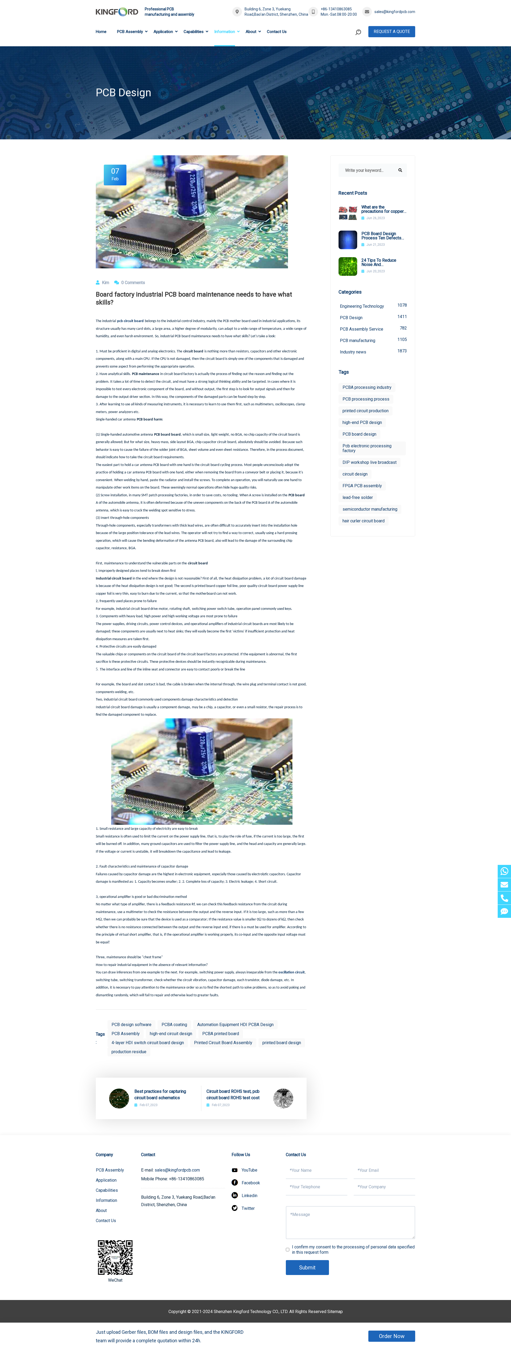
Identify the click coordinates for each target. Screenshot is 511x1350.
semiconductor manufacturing (370, 509)
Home (101, 31)
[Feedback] (504, 911)
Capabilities (194, 31)
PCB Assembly (130, 31)
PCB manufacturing (373, 340)
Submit (307, 1267)
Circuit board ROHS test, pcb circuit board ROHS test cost (233, 1094)
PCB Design (373, 317)
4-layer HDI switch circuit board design (148, 1042)
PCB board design (359, 434)
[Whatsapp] (504, 871)
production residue (129, 1051)
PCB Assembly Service (373, 329)
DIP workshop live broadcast (370, 462)
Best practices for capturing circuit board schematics (160, 1094)
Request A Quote (392, 31)
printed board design (281, 1042)
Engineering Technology (373, 306)
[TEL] (504, 898)
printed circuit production (366, 410)
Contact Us (277, 31)
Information (224, 31)
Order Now (392, 1336)
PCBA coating (174, 1024)
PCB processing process (366, 399)
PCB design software (131, 1024)
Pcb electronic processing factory (367, 448)
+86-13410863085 (336, 9)
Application (163, 31)
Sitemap (335, 1311)
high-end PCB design (362, 422)
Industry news (373, 351)
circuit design (355, 474)
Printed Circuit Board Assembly (223, 1042)
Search (348, 54)
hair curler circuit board (364, 520)
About (251, 31)
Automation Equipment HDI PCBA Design (235, 1024)
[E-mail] (504, 884)
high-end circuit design (171, 1033)
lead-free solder (358, 497)
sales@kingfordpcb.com (394, 12)
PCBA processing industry (367, 387)
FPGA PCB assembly (362, 485)
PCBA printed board (220, 1033)
